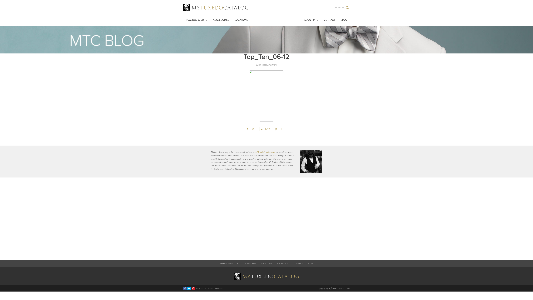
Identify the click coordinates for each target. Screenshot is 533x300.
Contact (329, 19)
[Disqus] (266, 216)
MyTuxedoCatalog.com (264, 152)
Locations (241, 19)
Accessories (221, 19)
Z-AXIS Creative (339, 288)
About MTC (311, 19)
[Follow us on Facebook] (185, 288)
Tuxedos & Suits (196, 19)
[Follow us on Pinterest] (193, 288)
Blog (344, 19)
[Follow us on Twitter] (189, 288)
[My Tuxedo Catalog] (216, 7)
